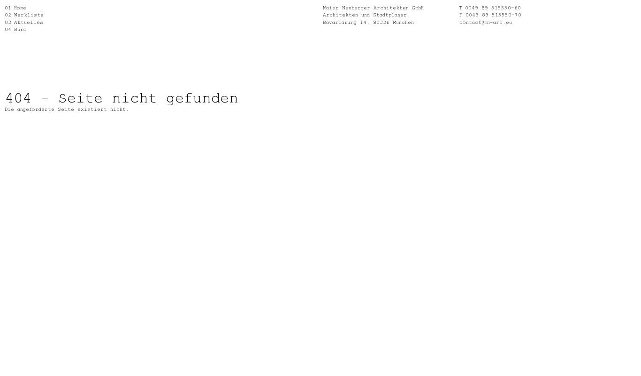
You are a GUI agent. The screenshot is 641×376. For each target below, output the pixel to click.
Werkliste (29, 14)
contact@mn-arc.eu (485, 22)
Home (20, 7)
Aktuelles (28, 22)
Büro (20, 29)
